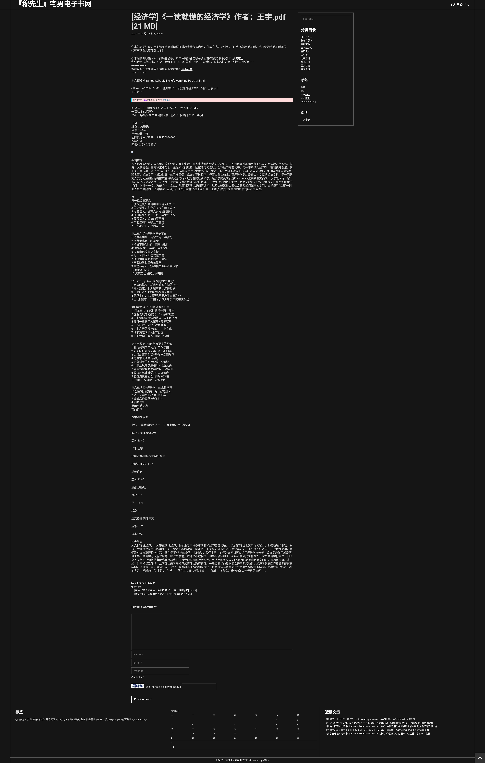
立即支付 (166, 100)
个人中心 (456, 4)
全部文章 (139, 583)
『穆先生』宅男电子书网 (53, 4)
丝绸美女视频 (141, 720)
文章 (305, 94)
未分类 (304, 55)
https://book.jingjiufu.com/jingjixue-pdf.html (177, 80)
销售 (122, 720)
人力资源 (30, 719)
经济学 (138, 586)
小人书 (66, 720)
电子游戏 (305, 58)
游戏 (118, 720)
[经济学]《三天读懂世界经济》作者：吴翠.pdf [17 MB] (163, 594)
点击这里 (238, 58)
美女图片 (59, 720)
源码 (97, 720)
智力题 (21, 720)
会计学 (103, 719)
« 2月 (173, 747)
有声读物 (305, 51)
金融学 (84, 719)
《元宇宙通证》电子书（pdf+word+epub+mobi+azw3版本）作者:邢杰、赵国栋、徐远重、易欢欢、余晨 (377, 733)
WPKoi (266, 760)
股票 (109, 720)
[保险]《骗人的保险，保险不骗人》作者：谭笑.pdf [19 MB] (165, 590)
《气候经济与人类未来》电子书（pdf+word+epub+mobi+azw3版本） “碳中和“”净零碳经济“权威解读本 (377, 730)
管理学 (113, 720)
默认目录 (305, 69)
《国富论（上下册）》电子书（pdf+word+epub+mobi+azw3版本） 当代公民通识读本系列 (370, 719)
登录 (303, 91)
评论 (305, 98)
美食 (133, 720)
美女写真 (305, 65)
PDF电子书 (306, 37)
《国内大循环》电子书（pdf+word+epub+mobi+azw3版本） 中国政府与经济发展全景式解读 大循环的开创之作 (381, 726)
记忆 (17, 720)
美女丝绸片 (75, 719)
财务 (37, 720)
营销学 (127, 719)
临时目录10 (306, 40)
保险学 (42, 719)
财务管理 (50, 719)
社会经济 (150, 583)
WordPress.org (308, 101)
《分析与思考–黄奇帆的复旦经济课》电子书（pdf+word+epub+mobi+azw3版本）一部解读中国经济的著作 (379, 723)
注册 (303, 87)
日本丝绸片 (306, 47)
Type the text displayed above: (162, 686)
